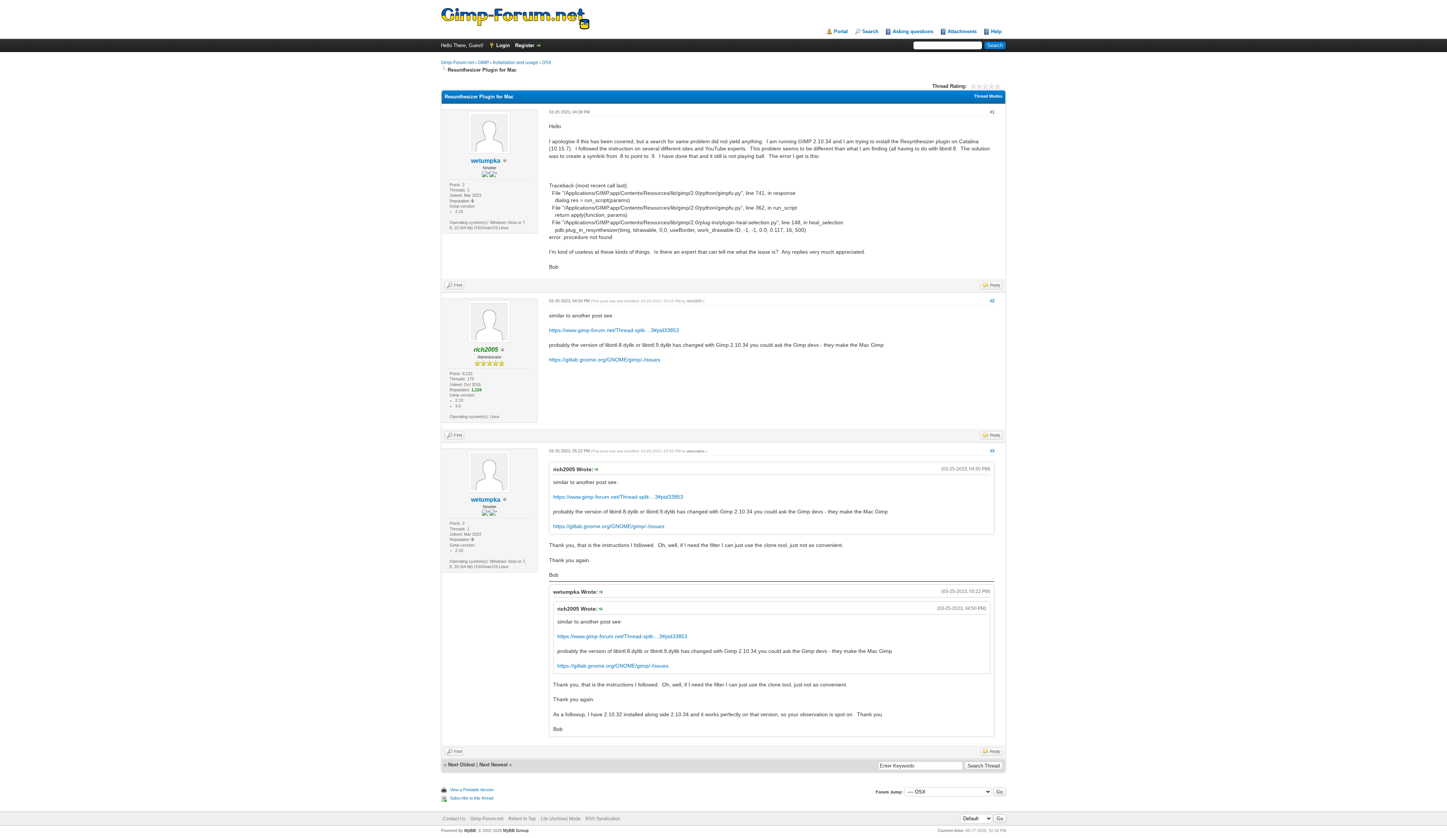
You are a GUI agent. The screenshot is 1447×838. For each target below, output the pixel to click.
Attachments (962, 31)
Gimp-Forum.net (457, 62)
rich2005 (694, 301)
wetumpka (485, 161)
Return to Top (522, 818)
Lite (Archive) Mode (561, 818)
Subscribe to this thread (471, 798)
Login (503, 45)
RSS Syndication (603, 818)
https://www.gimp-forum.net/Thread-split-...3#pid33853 (614, 330)
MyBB (470, 830)
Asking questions (913, 31)
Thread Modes (988, 96)
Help (996, 31)
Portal (841, 31)
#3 (992, 451)
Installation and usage (515, 62)
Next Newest (493, 765)
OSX (546, 62)
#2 (992, 301)
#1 (992, 112)
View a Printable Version (472, 789)
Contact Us (454, 818)
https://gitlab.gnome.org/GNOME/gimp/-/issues (604, 360)
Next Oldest (461, 765)
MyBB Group (516, 830)
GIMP (483, 62)
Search (870, 31)
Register (524, 45)
